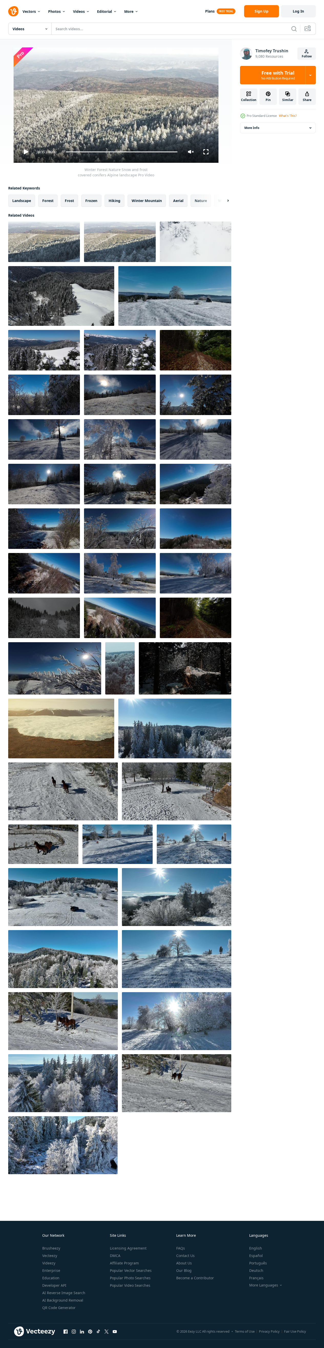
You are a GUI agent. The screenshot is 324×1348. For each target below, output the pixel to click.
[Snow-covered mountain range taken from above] (61, 728)
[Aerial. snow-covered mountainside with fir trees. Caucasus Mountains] (61, 296)
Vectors (29, 11)
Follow (307, 56)
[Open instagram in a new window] (74, 1331)
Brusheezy (51, 1248)
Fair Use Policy (295, 1331)
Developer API (54, 1285)
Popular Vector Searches (131, 1270)
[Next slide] (223, 201)
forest (48, 200)
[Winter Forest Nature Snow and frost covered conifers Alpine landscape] (44, 242)
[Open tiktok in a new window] (98, 1331)
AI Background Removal (62, 1300)
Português (258, 1263)
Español (256, 1255)
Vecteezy (49, 1255)
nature (201, 200)
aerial (178, 200)
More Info (251, 128)
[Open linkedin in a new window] (82, 1331)
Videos (79, 11)
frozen (91, 200)
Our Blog (184, 1270)
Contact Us (185, 1255)
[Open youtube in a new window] (115, 1331)
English (255, 1248)
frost (69, 200)
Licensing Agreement (128, 1248)
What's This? (288, 116)
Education (50, 1277)
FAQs (180, 1248)
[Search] (294, 29)
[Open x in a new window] (106, 1331)
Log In (298, 11)
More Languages (263, 1285)
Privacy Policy (269, 1331)
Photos (54, 11)
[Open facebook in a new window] (66, 1331)
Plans (210, 11)
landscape (21, 200)
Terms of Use (245, 1331)
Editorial (104, 11)
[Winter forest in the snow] (185, 668)
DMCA (115, 1255)
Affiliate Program (124, 1263)
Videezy (48, 1263)
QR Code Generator (59, 1307)
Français (256, 1277)
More (128, 11)
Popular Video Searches (130, 1285)
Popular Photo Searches (130, 1277)
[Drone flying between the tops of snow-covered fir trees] (44, 350)
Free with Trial (278, 75)
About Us (184, 1263)
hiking (114, 200)
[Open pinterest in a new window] (90, 1331)
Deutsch (256, 1270)
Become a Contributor (195, 1277)
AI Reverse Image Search (63, 1292)
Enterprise (51, 1270)
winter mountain (147, 200)
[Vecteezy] (13, 11)
